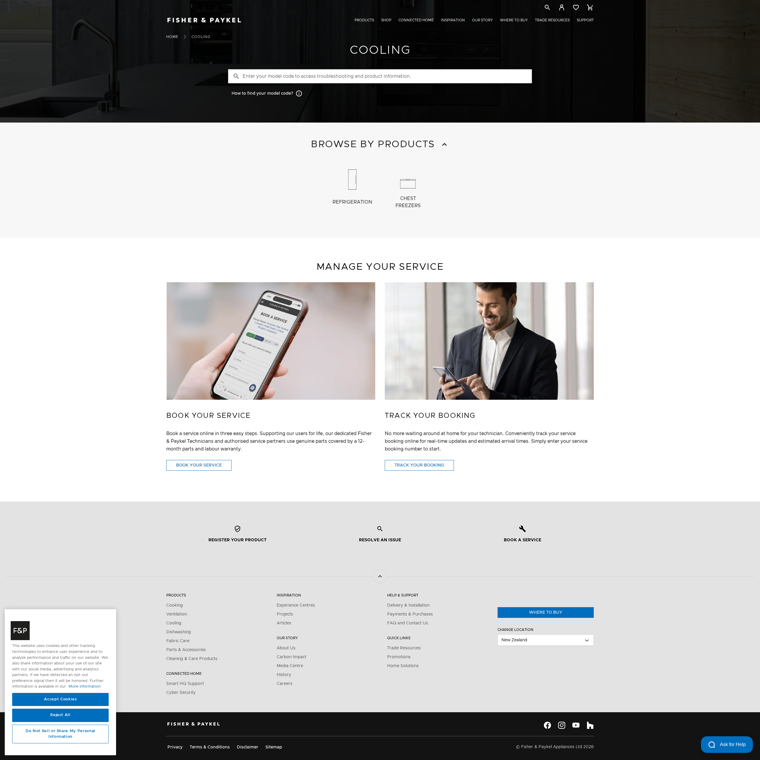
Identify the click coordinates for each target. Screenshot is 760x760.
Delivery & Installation (408, 605)
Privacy (175, 747)
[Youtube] (576, 725)
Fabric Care (177, 641)
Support (585, 20)
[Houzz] (590, 725)
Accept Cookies (60, 699)
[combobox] (546, 640)
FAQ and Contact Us (407, 623)
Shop (386, 20)
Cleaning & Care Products (191, 659)
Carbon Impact (291, 657)
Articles (284, 623)
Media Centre (290, 666)
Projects (285, 614)
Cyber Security (181, 693)
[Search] (547, 8)
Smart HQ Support (185, 684)
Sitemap (273, 747)
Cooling (173, 623)
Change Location (515, 630)
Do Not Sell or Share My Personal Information (60, 734)
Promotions (399, 657)
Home (172, 37)
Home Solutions (403, 666)
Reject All (60, 715)
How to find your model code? (262, 93)
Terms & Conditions (210, 747)
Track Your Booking (424, 466)
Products (364, 20)
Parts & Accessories (186, 650)
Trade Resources (552, 20)
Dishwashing (178, 632)
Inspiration (453, 20)
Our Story (482, 20)
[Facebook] (547, 725)
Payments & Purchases (410, 614)
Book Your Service (204, 466)
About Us (286, 648)
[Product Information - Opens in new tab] (489, 341)
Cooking (174, 605)
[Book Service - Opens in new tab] (270, 341)
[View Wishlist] (576, 7)
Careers (284, 684)
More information (85, 687)
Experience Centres (296, 605)
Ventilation (176, 614)
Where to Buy (514, 20)
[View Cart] (590, 7)
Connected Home (416, 20)
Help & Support (402, 595)
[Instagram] (561, 725)
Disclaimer (247, 747)
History (284, 675)
